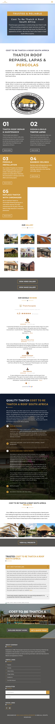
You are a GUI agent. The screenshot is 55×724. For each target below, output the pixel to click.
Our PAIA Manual (11, 680)
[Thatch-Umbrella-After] (11, 270)
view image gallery (27, 287)
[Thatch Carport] (11, 257)
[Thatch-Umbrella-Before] (44, 257)
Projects (9, 664)
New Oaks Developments (25, 715)
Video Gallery (10, 671)
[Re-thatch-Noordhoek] (27, 270)
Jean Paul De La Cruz (27, 340)
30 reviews (35, 314)
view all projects (27, 542)
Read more (7, 150)
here (31, 590)
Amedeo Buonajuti (27, 355)
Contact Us (9, 677)
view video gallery (27, 281)
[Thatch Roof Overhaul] (27, 243)
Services (9, 667)
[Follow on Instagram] (10, 708)
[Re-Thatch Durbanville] (27, 257)
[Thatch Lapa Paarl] (11, 243)
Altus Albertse (27, 371)
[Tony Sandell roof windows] (44, 243)
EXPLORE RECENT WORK (17, 630)
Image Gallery (10, 674)
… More (31, 333)
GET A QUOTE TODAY (39, 630)
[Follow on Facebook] (7, 708)
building (32, 461)
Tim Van (27, 322)
